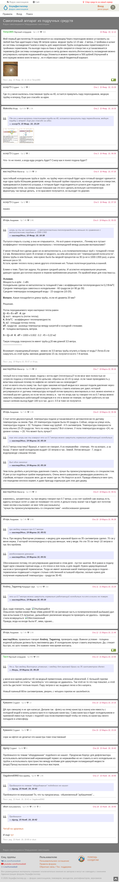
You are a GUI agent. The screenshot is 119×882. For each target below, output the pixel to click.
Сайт (37, 2)
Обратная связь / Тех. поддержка (55, 867)
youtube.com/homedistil (14, 864)
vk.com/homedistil (11, 861)
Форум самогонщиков (18, 2)
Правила (7, 14)
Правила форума (48, 864)
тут (12, 835)
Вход (19, 14)
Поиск (29, 14)
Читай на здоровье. (13, 828)
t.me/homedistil (10, 867)
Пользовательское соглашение (54, 861)
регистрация (103, 9)
